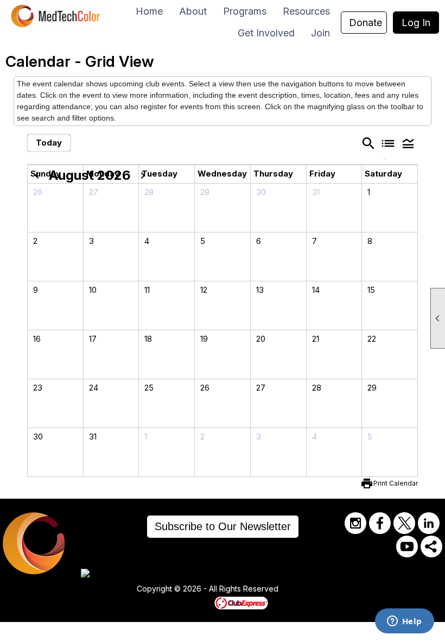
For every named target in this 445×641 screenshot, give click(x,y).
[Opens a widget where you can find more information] (404, 622)
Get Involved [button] (266, 33)
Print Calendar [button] (395, 483)
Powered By (195, 602)
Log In (416, 22)
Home (149, 11)
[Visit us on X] (404, 523)
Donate (365, 22)
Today (49, 142)
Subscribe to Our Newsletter (223, 526)
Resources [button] (306, 11)
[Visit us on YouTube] (407, 546)
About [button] (193, 11)
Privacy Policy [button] (364, 589)
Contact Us (107, 589)
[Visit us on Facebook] (380, 523)
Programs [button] (244, 11)
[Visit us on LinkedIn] (429, 523)
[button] (408, 143)
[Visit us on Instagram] (355, 523)
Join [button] (320, 33)
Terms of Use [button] (311, 589)
